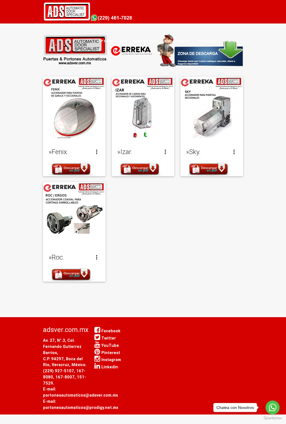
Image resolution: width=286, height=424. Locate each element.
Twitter (108, 338)
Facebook (110, 330)
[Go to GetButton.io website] (273, 418)
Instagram (110, 359)
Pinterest (110, 352)
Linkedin (109, 366)
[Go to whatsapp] (273, 407)
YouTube (109, 345)
